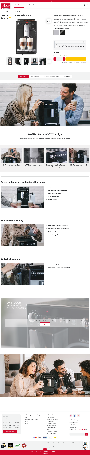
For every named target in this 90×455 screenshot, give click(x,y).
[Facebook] (75, 416)
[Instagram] (71, 416)
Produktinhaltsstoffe (51, 433)
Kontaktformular (15, 425)
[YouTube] (78, 416)
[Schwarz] (62, 32)
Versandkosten (66, 442)
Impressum (54, 446)
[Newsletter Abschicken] (86, 434)
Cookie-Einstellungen (82, 446)
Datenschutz (47, 447)
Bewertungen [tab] (67, 76)
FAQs (26, 417)
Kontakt (26, 421)
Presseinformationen (52, 425)
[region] (26, 42)
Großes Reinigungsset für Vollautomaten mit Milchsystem (69, 45)
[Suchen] (81, 5)
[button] (67, 187)
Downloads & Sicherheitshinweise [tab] (51, 76)
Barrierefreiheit (48, 446)
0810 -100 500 (6, 421)
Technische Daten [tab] (35, 76)
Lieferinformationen (51, 427)
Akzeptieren (45, 324)
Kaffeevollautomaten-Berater (31, 419)
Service (86, 1)
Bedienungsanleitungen (52, 419)
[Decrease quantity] (54, 59)
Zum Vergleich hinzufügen (66, 62)
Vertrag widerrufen (10, 431)
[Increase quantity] (64, 59)
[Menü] (88, 442)
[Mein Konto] (84, 5)
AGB (66, 446)
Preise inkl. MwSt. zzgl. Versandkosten (60, 54)
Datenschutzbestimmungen (70, 320)
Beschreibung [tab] (23, 76)
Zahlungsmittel (50, 417)
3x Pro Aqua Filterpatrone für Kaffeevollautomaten (69, 46)
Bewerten (84, 62)
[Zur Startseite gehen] (6, 6)
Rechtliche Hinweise (73, 446)
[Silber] (56, 32)
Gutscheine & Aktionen (52, 431)
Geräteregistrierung (51, 423)
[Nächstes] (49, 61)
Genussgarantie (50, 421)
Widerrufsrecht (61, 446)
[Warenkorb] (88, 5)
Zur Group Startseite (74, 422)
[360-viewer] (49, 21)
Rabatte (48, 429)
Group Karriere (73, 424)
